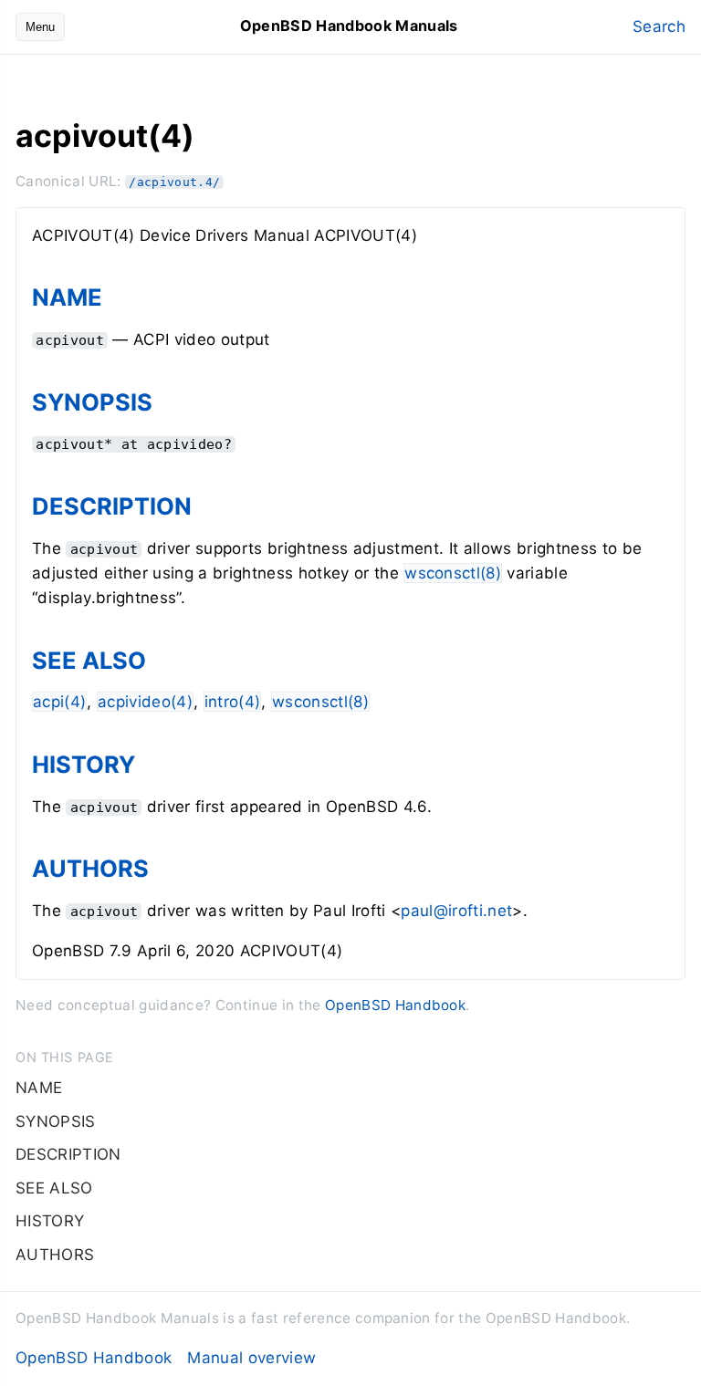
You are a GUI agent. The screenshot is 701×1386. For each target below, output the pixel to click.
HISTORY (83, 764)
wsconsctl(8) (452, 573)
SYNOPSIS (92, 402)
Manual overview (251, 1358)
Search (659, 26)
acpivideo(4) (145, 702)
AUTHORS (90, 868)
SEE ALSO (89, 660)
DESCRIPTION (112, 506)
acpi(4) (59, 702)
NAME (67, 297)
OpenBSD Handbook (395, 1005)
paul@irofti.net (456, 910)
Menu (40, 27)
